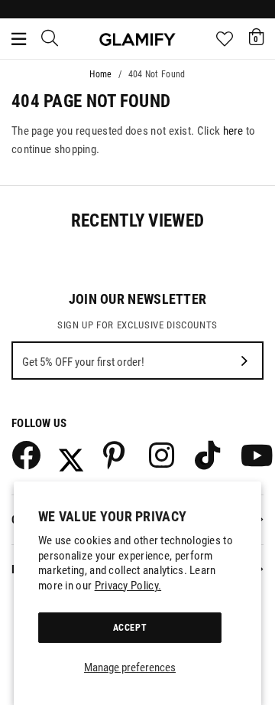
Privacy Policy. (128, 585)
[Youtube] (254, 454)
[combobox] (50, 39)
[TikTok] (208, 454)
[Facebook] (25, 454)
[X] (71, 454)
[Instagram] (162, 454)
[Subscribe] (244, 360)
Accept (130, 627)
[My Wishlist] (224, 39)
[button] (256, 36)
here (233, 131)
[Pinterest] (117, 454)
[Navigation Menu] (18, 39)
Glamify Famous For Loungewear (137, 39)
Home (100, 74)
